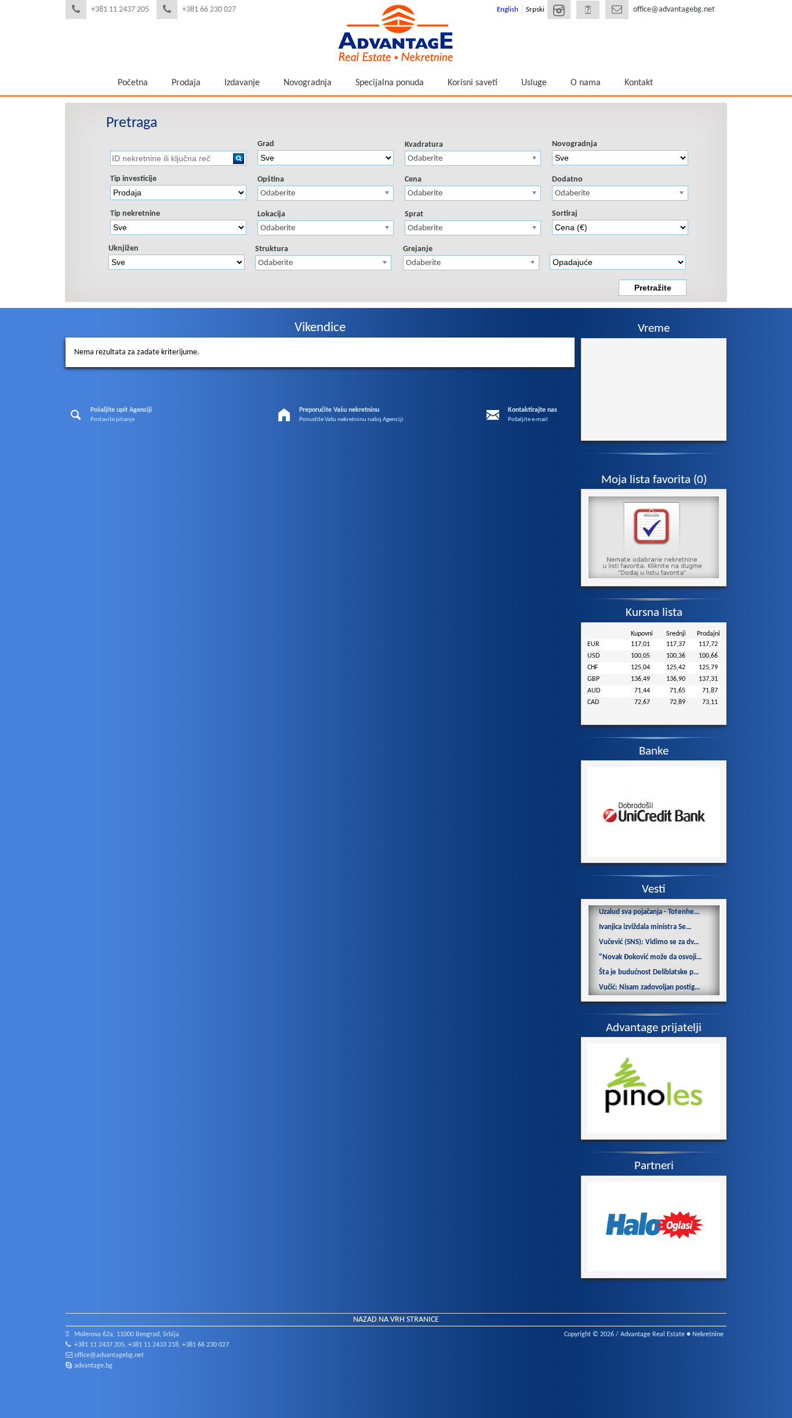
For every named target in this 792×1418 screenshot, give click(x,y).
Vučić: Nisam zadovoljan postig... (649, 987)
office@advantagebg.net (674, 9)
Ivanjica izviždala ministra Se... (645, 927)
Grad (265, 144)
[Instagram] (559, 11)
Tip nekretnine (135, 213)
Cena (413, 179)
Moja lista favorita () (654, 480)
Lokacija (271, 214)
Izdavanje (242, 83)
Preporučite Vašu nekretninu (339, 410)
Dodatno (567, 179)
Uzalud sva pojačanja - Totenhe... (649, 912)
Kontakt (638, 83)
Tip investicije (133, 179)
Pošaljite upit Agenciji (121, 410)
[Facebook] (588, 11)
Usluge (534, 83)
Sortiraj (564, 213)
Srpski (535, 9)
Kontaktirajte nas (532, 410)
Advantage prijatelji (654, 1028)
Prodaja (186, 83)
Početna (133, 83)
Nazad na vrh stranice (396, 1319)
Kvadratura (424, 144)
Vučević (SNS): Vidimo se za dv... (649, 942)
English (507, 9)
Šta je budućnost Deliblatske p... (649, 972)
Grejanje (418, 249)
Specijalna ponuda (389, 83)
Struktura (271, 249)
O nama (586, 83)
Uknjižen (123, 248)
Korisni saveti (472, 83)
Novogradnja (308, 83)
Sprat (414, 214)
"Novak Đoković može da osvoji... (650, 957)
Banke (654, 751)
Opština (270, 179)
